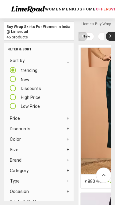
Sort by (17, 60)
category (19, 170)
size (14, 149)
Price (15, 118)
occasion (19, 191)
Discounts (20, 129)
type (15, 181)
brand (15, 160)
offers (103, 9)
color (15, 139)
